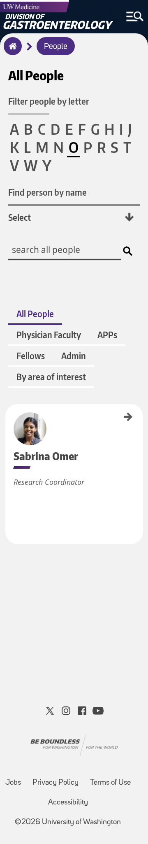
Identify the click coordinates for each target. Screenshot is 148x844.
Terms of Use (110, 783)
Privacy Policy (55, 783)
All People (35, 313)
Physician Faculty (48, 334)
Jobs (13, 783)
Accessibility (68, 803)
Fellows (30, 355)
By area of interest (51, 376)
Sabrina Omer (8, 417)
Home (11, 51)
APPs (107, 334)
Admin (73, 355)
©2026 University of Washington (68, 822)
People (55, 47)
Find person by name (47, 192)
